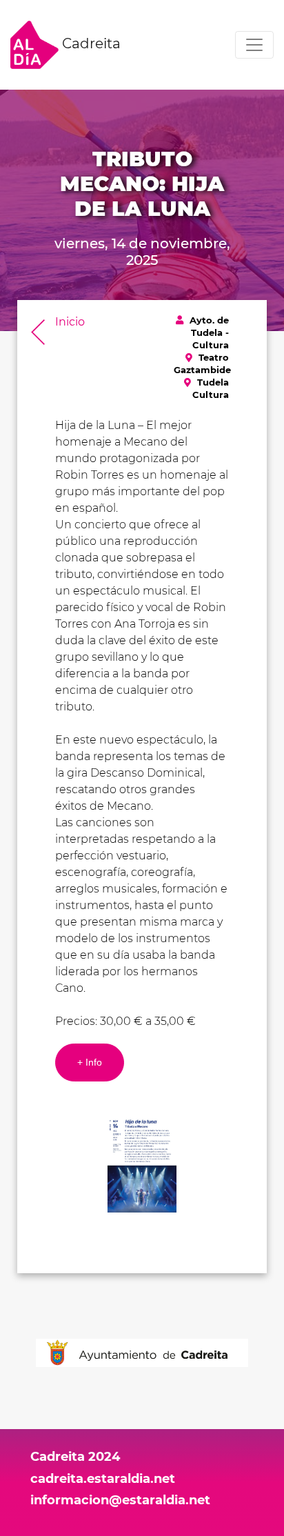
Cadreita (90, 43)
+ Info (89, 1062)
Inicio (70, 321)
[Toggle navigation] (254, 45)
